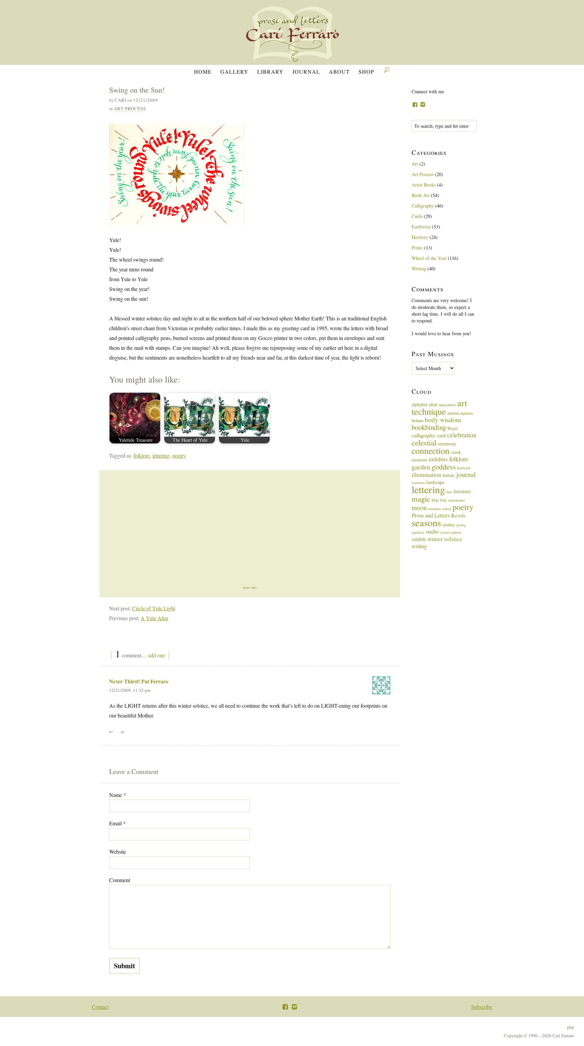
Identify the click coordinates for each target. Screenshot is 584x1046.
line (449, 491)
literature (462, 491)
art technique (439, 407)
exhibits (438, 459)
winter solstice (445, 539)
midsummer (456, 500)
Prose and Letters (431, 515)
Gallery (234, 71)
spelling (448, 524)
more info (250, 587)
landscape (435, 482)
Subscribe (481, 1006)
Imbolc (449, 475)
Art (415, 164)
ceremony (447, 443)
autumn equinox (460, 413)
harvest (463, 468)
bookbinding (429, 427)
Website (117, 851)
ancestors (447, 405)
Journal (306, 71)
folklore (141, 455)
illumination (426, 474)
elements (420, 460)
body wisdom (443, 419)
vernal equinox (450, 532)
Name (117, 794)
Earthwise (421, 226)
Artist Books (424, 184)
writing (419, 546)
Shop (366, 71)
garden (421, 466)
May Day (439, 500)
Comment (119, 879)
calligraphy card (429, 435)
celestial (424, 442)
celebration (462, 435)
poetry (179, 455)
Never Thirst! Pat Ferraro (138, 681)
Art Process (130, 108)
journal (466, 474)
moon (419, 507)
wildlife (419, 539)
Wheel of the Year (429, 258)
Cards (417, 216)
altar (433, 404)
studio (432, 531)
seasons (426, 522)
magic (421, 498)
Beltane (417, 420)
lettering (161, 455)
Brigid (452, 428)
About (339, 71)
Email (117, 823)
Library (270, 71)
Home (203, 71)
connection (430, 450)
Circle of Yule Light (153, 608)
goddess (444, 466)
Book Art (421, 195)
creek (456, 452)
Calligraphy (423, 205)
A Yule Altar (154, 618)
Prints (417, 247)
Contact (100, 1006)
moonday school (439, 508)
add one (156, 655)
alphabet (420, 404)
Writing (419, 268)
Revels (458, 515)
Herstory (420, 237)
